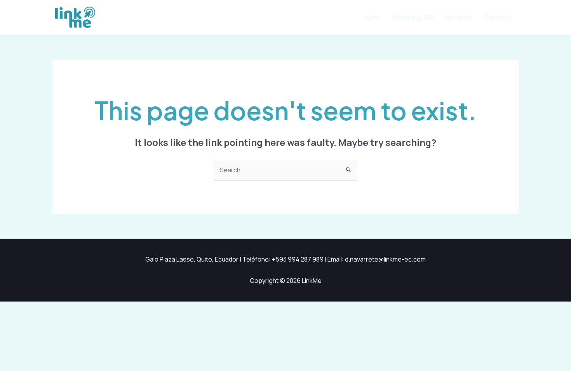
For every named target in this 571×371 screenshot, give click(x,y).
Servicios (459, 17)
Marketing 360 (413, 17)
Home (372, 17)
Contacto (498, 17)
